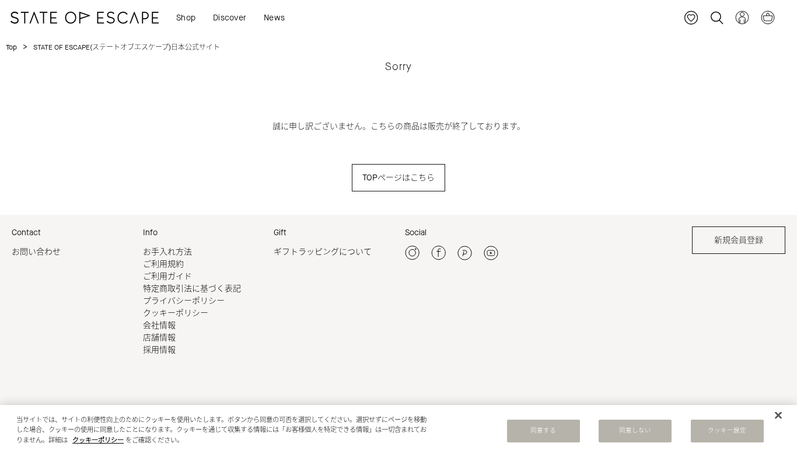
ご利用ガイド (167, 276)
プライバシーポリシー (184, 300)
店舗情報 (159, 337)
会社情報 (159, 325)
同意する (543, 431)
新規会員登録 (738, 240)
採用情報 (159, 349)
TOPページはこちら (398, 177)
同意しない (635, 431)
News (274, 17)
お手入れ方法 (167, 251)
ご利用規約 (163, 264)
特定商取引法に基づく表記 (192, 288)
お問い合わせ (36, 251)
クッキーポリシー (175, 313)
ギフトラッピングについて (323, 251)
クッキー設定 (727, 431)
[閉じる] (778, 415)
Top (11, 47)
